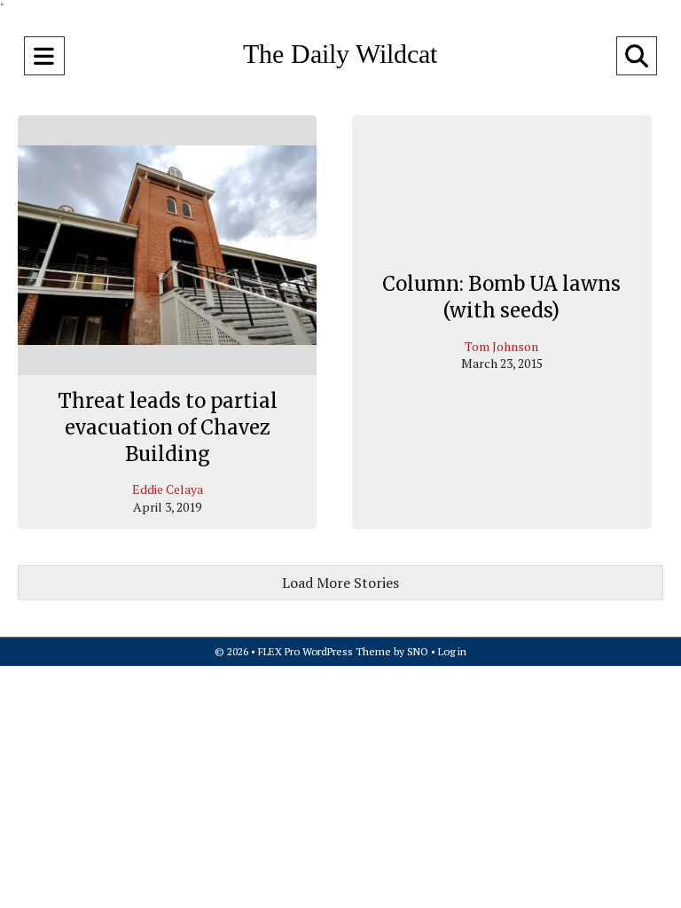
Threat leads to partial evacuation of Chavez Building (168, 427)
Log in (452, 651)
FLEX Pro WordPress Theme (324, 651)
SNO (417, 651)
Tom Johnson (501, 346)
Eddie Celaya (167, 489)
